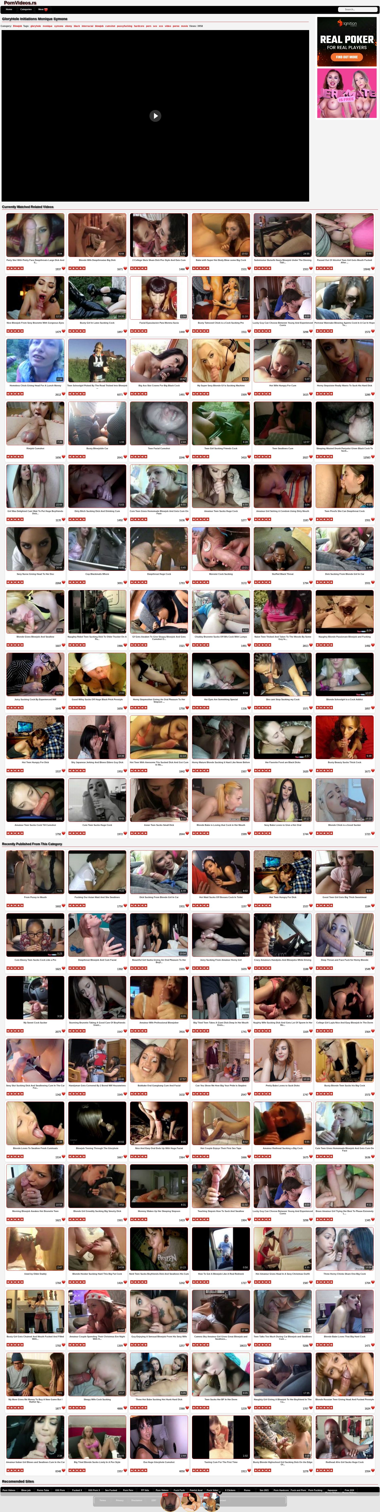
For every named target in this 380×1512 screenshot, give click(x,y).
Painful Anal (196, 1490)
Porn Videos (9, 1490)
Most (41, 9)
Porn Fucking (315, 1490)
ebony (68, 26)
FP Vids (145, 1490)
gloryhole (35, 26)
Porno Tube (43, 1490)
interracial (87, 26)
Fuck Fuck (179, 1490)
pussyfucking (124, 26)
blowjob (99, 26)
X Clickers (230, 1490)
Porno (247, 1490)
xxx (161, 26)
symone (58, 26)
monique (47, 26)
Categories (26, 9)
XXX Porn (60, 1490)
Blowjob (17, 26)
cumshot (110, 26)
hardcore (139, 26)
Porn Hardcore (281, 1490)
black (77, 26)
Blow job (26, 1490)
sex (155, 26)
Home (9, 9)
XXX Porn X (94, 1490)
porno (176, 26)
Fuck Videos (213, 1490)
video (168, 26)
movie (184, 26)
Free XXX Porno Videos (349, 1491)
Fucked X (77, 1490)
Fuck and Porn (298, 1490)
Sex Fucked (111, 1490)
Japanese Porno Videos (332, 1491)
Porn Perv (128, 1490)
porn (148, 26)
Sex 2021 (264, 1490)
